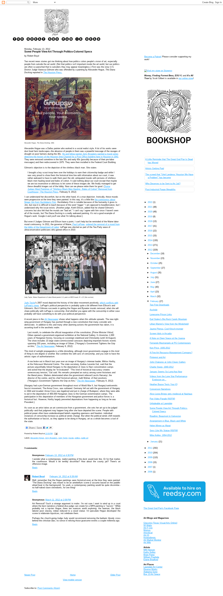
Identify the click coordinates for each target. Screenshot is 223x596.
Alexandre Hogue (37, 438)
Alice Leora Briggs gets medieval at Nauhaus (171, 394)
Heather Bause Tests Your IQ (163, 384)
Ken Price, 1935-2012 (160, 348)
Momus (147, 530)
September (155, 268)
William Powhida (151, 557)
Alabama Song (150, 572)
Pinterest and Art (158, 357)
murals (71, 438)
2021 (150, 207)
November (155, 258)
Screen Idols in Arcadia (161, 333)
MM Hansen (149, 550)
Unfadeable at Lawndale (161, 403)
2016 (150, 230)
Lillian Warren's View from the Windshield (169, 324)
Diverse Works (150, 569)
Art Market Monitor (152, 540)
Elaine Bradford (150, 559)
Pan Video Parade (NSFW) (162, 398)
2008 (150, 462)
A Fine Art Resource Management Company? (171, 352)
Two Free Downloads (159, 305)
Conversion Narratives (160, 389)
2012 (150, 250)
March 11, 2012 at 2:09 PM (58, 500)
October (154, 263)
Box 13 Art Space (151, 574)
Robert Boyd (38, 476)
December (155, 253)
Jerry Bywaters (51, 438)
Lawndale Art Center (152, 567)
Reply (35, 467)
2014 (150, 240)
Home (73, 575)
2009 (150, 457)
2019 (150, 216)
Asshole (153, 310)
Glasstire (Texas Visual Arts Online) (160, 523)
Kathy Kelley (149, 552)
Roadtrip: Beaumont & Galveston (165, 416)
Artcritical (147, 532)
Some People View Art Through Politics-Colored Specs (58, 51)
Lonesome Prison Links (161, 314)
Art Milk (147, 542)
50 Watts (147, 525)
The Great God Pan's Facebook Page (161, 508)
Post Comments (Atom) (49, 588)
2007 (150, 467)
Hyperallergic (149, 537)
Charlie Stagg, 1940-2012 (162, 367)
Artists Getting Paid (154, 168)
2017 (150, 226)
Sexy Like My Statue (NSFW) (164, 430)
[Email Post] (55, 433)
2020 (150, 211)
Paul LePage (78, 224)
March (153, 296)
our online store (186, 78)
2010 (150, 452)
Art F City (148, 528)
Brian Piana (148, 554)
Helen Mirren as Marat (160, 425)
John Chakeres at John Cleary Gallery (168, 362)
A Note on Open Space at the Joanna (167, 338)
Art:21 (146, 535)
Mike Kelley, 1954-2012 (161, 435)
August (154, 272)
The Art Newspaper (45, 346)
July (152, 277)
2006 (150, 472)
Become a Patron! (152, 56)
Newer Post (29, 575)
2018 (150, 221)
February (154, 301)
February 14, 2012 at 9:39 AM (64, 476)
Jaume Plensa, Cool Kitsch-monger (166, 329)
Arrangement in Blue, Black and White (168, 421)
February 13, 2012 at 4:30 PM (59, 455)
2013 (150, 245)
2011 (150, 448)
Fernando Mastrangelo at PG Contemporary (170, 343)
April (152, 291)
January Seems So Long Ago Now (166, 371)
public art (84, 438)
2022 (150, 202)
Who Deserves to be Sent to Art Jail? (162, 183)
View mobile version (72, 580)
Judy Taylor (29, 303)
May (152, 287)
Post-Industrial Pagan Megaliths (160, 189)
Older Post (115, 575)
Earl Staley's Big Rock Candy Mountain (168, 319)
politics (77, 438)
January (154, 441)
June (153, 282)
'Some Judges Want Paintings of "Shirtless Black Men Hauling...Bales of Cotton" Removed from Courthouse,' (70, 189)
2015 (150, 235)
